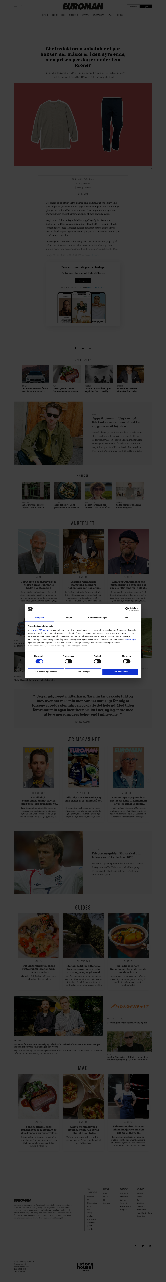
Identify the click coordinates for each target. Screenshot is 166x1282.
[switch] (68, 661)
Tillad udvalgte (83, 672)
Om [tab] (126, 617)
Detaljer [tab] (68, 617)
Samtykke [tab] (39, 617)
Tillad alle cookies (120, 672)
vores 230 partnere (42, 630)
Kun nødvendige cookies (45, 672)
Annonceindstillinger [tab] (97, 617)
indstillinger (131, 639)
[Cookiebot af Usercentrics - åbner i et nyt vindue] (127, 609)
